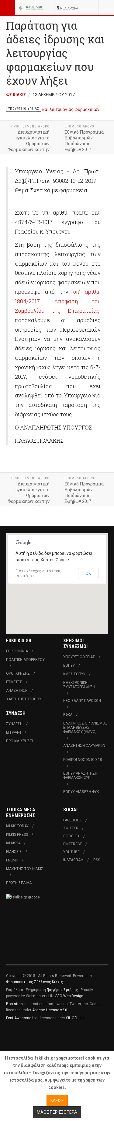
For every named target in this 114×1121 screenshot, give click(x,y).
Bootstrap (14, 1004)
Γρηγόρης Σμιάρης (62, 990)
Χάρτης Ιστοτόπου (23, 699)
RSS (96, 860)
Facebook (72, 820)
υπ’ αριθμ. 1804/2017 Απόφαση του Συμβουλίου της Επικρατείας (58, 301)
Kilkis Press (17, 834)
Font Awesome (18, 1018)
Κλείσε (57, 1100)
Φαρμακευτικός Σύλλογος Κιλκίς (34, 982)
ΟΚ (88, 573)
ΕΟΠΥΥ (69, 665)
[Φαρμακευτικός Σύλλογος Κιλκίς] (31, 7)
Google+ (71, 836)
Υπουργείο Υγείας (79, 657)
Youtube (71, 852)
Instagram (73, 860)
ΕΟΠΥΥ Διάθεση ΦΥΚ (81, 792)
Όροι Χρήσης (18, 673)
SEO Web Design (69, 996)
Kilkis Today (17, 826)
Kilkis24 (13, 843)
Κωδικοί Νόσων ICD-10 (82, 760)
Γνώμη (12, 860)
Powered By (33, 1036)
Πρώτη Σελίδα (19, 883)
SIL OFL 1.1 (75, 1018)
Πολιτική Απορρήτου (25, 660)
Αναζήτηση (17, 690)
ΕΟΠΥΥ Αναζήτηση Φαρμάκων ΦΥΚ (80, 775)
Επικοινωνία (17, 651)
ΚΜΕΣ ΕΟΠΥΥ (74, 674)
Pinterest (72, 844)
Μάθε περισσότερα (57, 1112)
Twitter (70, 828)
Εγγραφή (13, 732)
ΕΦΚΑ (67, 715)
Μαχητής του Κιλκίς (24, 869)
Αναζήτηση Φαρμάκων (84, 745)
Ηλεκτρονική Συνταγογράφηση (79, 684)
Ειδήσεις (14, 852)
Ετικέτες (14, 682)
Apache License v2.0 (49, 1010)
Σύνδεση (14, 724)
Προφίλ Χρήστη (20, 741)
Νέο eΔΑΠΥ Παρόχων (82, 701)
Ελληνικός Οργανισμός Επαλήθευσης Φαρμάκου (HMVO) (85, 727)
